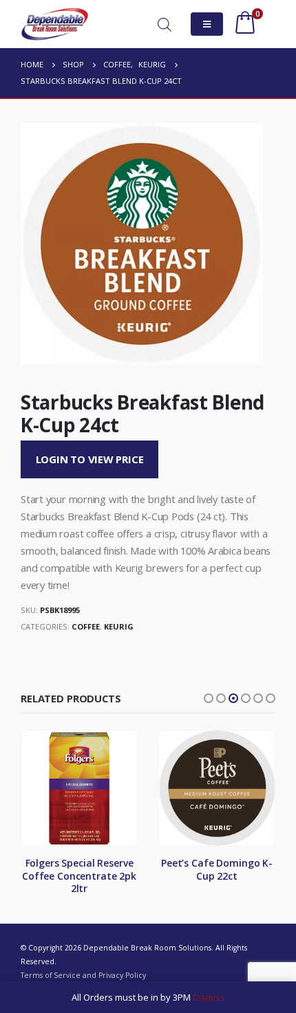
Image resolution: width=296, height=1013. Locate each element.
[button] (208, 698)
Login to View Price (90, 459)
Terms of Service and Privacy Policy (83, 975)
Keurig (119, 626)
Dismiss (209, 997)
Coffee (86, 626)
